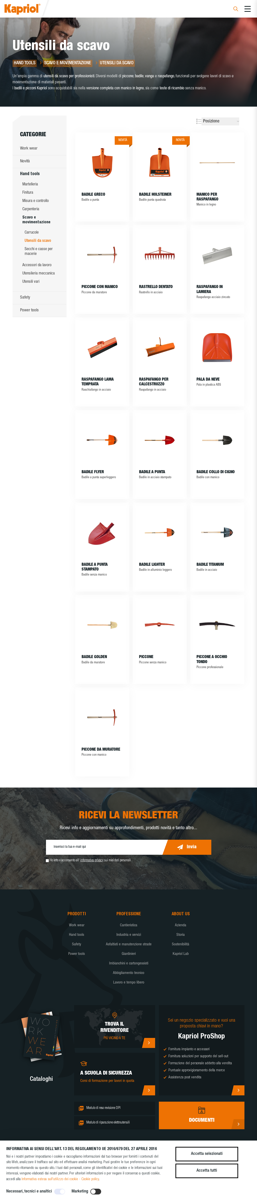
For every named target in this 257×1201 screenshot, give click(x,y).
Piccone (146, 657)
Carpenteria (30, 209)
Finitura (27, 193)
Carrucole (32, 233)
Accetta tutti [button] (207, 1171)
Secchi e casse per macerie (39, 251)
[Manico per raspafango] (217, 162)
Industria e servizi (128, 935)
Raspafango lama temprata (98, 382)
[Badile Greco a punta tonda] (102, 162)
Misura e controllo (35, 201)
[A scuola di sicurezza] (148, 1090)
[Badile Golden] (102, 625)
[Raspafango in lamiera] (217, 255)
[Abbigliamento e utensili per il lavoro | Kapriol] (29, 10)
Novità (25, 161)
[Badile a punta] (159, 440)
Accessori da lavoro (36, 265)
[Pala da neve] (217, 347)
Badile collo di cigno (216, 472)
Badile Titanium (210, 565)
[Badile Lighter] (159, 532)
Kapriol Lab (181, 954)
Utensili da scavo (38, 241)
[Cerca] (235, 10)
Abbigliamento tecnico (128, 973)
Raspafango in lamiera (210, 289)
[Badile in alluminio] (102, 440)
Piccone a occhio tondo (212, 659)
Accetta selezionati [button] (207, 1154)
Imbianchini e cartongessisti (128, 963)
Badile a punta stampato (95, 567)
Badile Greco (93, 195)
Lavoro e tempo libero (128, 982)
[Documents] (237, 1124)
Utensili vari (30, 282)
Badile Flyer (93, 472)
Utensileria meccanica (38, 274)
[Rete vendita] (148, 1043)
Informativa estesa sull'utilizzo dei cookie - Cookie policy (60, 1179)
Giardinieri (129, 954)
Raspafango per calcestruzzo (153, 382)
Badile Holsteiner (155, 195)
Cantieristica (128, 925)
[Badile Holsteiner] (159, 162)
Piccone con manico (100, 287)
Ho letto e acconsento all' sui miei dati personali (90, 860)
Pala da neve (208, 380)
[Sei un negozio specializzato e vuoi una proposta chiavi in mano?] (237, 1090)
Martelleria (30, 185)
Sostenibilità (180, 944)
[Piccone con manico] (102, 255)
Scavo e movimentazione (36, 220)
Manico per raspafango (207, 197)
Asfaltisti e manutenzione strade (129, 944)
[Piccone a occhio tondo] (217, 625)
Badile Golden (94, 657)
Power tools (29, 310)
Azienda (180, 925)
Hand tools (30, 174)
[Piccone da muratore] (102, 717)
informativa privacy (91, 860)
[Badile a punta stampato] (102, 532)
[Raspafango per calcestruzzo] (159, 347)
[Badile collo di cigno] (217, 440)
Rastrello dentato (156, 287)
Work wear (28, 149)
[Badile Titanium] (217, 532)
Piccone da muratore (101, 750)
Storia (180, 935)
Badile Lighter (152, 565)
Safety (25, 298)
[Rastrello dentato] (159, 255)
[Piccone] (159, 625)
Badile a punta (152, 472)
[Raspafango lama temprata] (102, 347)
